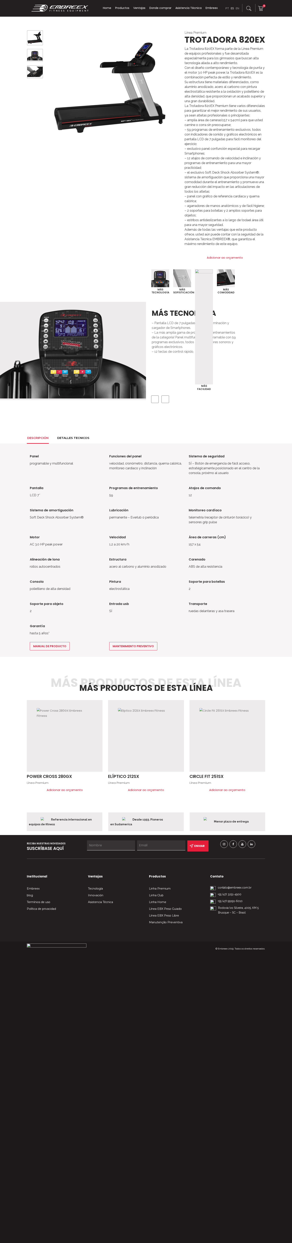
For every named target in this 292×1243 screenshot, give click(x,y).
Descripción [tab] (37, 438)
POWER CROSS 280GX (49, 776)
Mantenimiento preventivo (133, 646)
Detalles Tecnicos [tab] (73, 438)
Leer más (97, 705)
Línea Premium (195, 33)
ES (232, 8)
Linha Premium (160, 888)
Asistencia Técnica (188, 8)
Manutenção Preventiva (166, 922)
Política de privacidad (41, 909)
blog (30, 895)
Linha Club (156, 895)
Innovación (95, 895)
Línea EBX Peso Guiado (165, 909)
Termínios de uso (38, 902)
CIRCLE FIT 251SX (206, 776)
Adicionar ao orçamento (225, 257)
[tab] (98, 437)
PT (227, 8)
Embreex (212, 8)
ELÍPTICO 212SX (123, 776)
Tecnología (95, 888)
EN (237, 8)
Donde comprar (160, 8)
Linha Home (157, 902)
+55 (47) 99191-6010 (230, 901)
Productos (122, 8)
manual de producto (49, 646)
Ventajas (139, 8)
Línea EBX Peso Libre (164, 915)
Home (107, 8)
